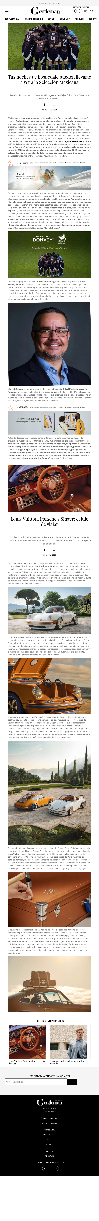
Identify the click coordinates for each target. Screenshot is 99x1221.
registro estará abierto (74, 141)
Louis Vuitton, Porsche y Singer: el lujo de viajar (49, 521)
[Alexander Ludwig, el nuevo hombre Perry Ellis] (68, 1042)
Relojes (79, 19)
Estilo (51, 19)
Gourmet (65, 19)
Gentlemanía (11, 19)
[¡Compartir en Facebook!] (44, 104)
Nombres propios (33, 19)
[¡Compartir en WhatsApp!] (54, 104)
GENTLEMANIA (49, 1130)
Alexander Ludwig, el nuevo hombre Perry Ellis (68, 1062)
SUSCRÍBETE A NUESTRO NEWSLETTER (50, 1163)
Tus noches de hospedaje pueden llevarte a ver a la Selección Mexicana (49, 79)
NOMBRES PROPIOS (49, 1135)
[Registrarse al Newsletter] (72, 1081)
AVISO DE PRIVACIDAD (49, 1123)
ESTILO (49, 1139)
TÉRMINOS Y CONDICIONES (49, 1118)
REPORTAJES (49, 1156)
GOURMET (49, 1144)
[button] (7, 10)
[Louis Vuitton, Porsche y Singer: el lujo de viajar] (27, 1042)
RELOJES (49, 1151)
